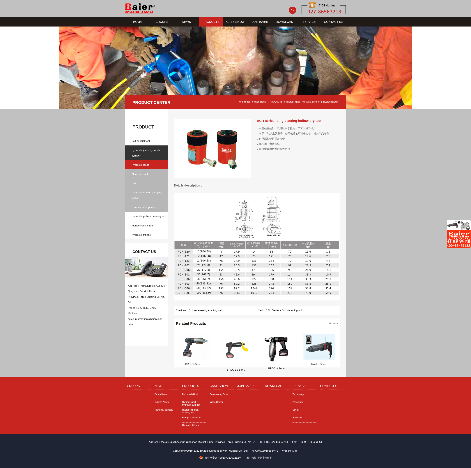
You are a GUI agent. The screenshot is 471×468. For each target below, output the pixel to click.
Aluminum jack (140, 174)
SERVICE (309, 21)
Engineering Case (219, 394)
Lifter (134, 183)
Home (263, 102)
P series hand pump (143, 207)
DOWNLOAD (284, 21)
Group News (161, 394)
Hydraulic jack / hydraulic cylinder (303, 102)
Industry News (162, 402)
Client (295, 410)
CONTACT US (333, 21)
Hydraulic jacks (331, 102)
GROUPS (161, 21)
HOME (137, 21)
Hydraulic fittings (141, 234)
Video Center (216, 402)
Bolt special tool (141, 140)
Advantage (298, 402)
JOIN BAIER (260, 21)
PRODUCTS (211, 21)
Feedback (297, 417)
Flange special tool (142, 225)
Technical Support (164, 410)
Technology (298, 394)
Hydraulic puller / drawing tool (149, 216)
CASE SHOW (235, 21)
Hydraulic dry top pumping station (147, 195)
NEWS (186, 21)
